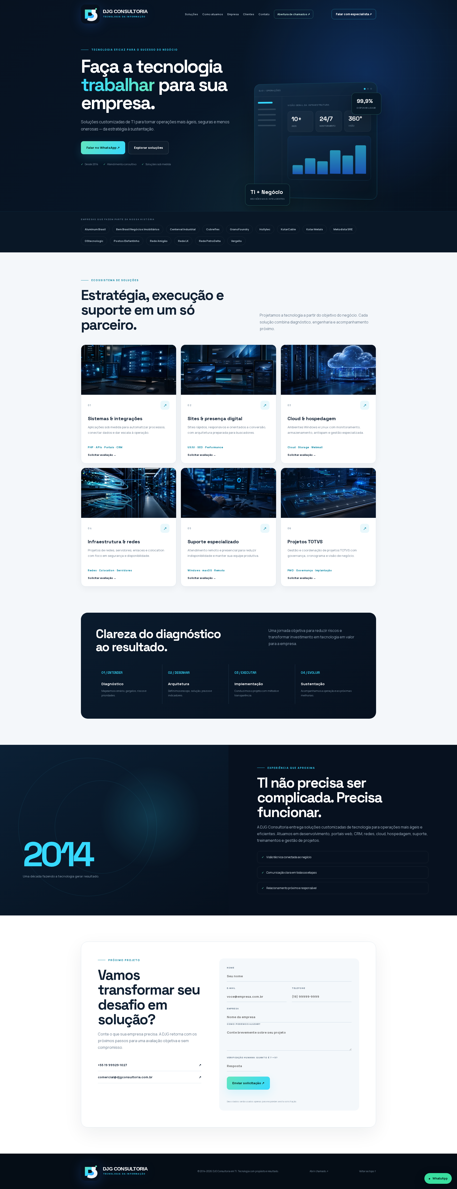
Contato (264, 14)
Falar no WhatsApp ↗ (103, 147)
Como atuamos (212, 14)
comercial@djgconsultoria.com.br (149, 1077)
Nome (230, 967)
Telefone (298, 988)
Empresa (233, 14)
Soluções (191, 14)
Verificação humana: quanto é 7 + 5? (252, 1057)
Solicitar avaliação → (102, 455)
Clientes (248, 14)
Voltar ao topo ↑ (367, 1171)
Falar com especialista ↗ (354, 14)
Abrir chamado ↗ (319, 1171)
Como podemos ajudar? (243, 1023)
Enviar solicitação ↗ (248, 1083)
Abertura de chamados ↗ (293, 14)
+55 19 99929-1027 (149, 1065)
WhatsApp (440, 1178)
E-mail (231, 988)
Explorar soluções (148, 147)
